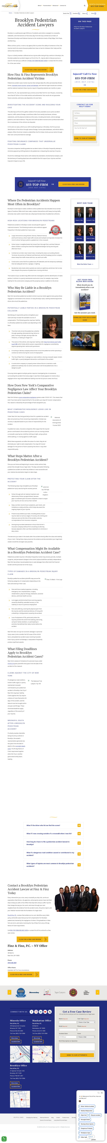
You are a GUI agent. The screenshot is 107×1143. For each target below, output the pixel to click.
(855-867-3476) (85, 82)
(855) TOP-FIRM (20, 1033)
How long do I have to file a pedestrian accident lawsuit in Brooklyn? (48, 843)
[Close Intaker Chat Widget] (102, 1092)
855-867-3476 (43, 61)
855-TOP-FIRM (97, 6)
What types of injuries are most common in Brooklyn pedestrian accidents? (50, 864)
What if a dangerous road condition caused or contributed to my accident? (50, 854)
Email (63, 1026)
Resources (55, 5)
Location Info (15, 1041)
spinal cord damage (32, 85)
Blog (52, 1117)
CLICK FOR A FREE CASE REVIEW (30, 939)
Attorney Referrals (44, 1117)
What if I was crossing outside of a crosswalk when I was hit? (49, 834)
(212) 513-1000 (41, 1031)
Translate (75, 13)
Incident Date (63, 1033)
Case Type (83, 1019)
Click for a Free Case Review (36, 70)
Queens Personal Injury (45, 1120)
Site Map (74, 1117)
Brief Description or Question (68, 1041)
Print (92, 13)
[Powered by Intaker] (93, 1139)
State (79, 1033)
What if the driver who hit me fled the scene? (43, 825)
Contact (58, 1117)
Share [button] (84, 13)
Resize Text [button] (66, 13)
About (40, 5)
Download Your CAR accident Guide (84, 319)
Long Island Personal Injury (60, 1120)
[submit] (85, 6)
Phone (81, 1026)
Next (97, 992)
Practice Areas (47, 5)
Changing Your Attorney (31, 1117)
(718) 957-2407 (18, 1076)
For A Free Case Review (85, 90)
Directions (14, 1038)
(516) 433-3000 (18, 1031)
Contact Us (63, 5)
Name (63, 1019)
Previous (9, 992)
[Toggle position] (98, 1092)
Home (10, 13)
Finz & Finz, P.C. (12, 915)
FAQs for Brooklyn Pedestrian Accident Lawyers (83, 27)
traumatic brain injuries (19, 85)
